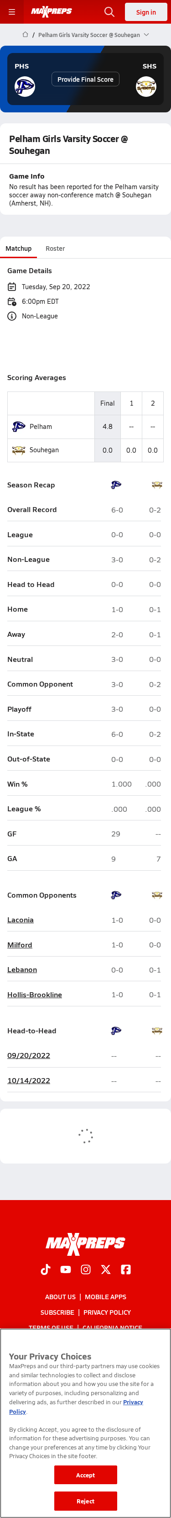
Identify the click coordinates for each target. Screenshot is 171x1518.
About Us (60, 1296)
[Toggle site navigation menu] (12, 12)
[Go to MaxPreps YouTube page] (65, 1270)
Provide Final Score (85, 79)
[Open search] (109, 12)
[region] (85, 1423)
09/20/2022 (28, 1055)
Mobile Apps (105, 1296)
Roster (55, 248)
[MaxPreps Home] (51, 12)
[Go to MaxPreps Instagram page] (85, 1270)
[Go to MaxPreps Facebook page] (125, 1270)
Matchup (18, 248)
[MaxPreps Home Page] (25, 34)
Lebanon (22, 969)
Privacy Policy (107, 1312)
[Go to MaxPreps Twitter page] (105, 1270)
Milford (19, 945)
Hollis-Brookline (34, 995)
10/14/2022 (28, 1080)
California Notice (112, 1327)
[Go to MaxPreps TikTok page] (45, 1270)
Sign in (146, 11)
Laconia (20, 920)
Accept (85, 1474)
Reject (85, 1501)
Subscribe (57, 1312)
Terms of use (51, 1327)
